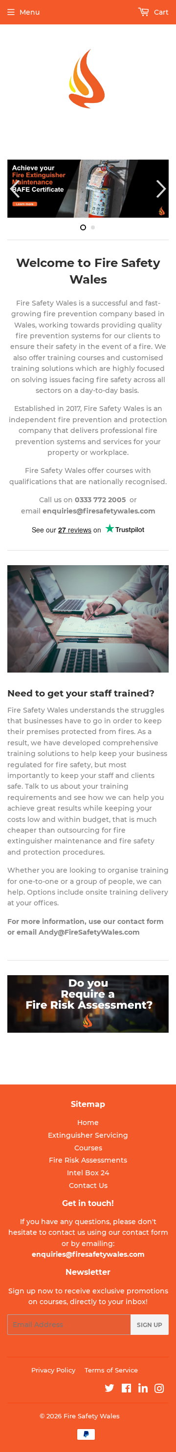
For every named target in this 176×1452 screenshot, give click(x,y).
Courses (88, 1148)
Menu (30, 12)
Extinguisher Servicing (88, 1135)
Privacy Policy (53, 1370)
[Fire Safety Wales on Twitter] (109, 1389)
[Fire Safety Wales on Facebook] (126, 1389)
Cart (160, 12)
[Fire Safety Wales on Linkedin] (143, 1390)
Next (162, 189)
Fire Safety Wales (92, 1416)
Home (88, 1122)
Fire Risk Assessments (88, 1160)
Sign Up (149, 1325)
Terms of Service (111, 1370)
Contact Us (88, 1185)
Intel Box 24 (88, 1172)
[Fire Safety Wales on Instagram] (159, 1390)
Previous (13, 189)
